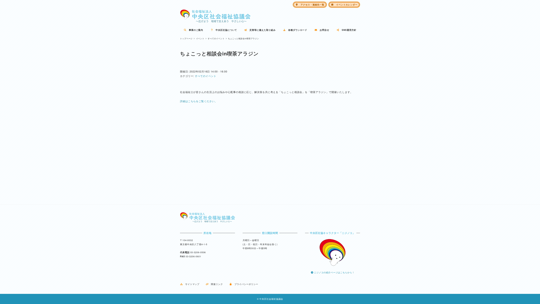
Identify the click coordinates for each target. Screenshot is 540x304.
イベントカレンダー (345, 4)
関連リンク (216, 284)
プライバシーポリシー (245, 284)
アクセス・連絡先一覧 (311, 4)
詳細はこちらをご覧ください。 (198, 101)
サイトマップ (191, 284)
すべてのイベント (205, 76)
